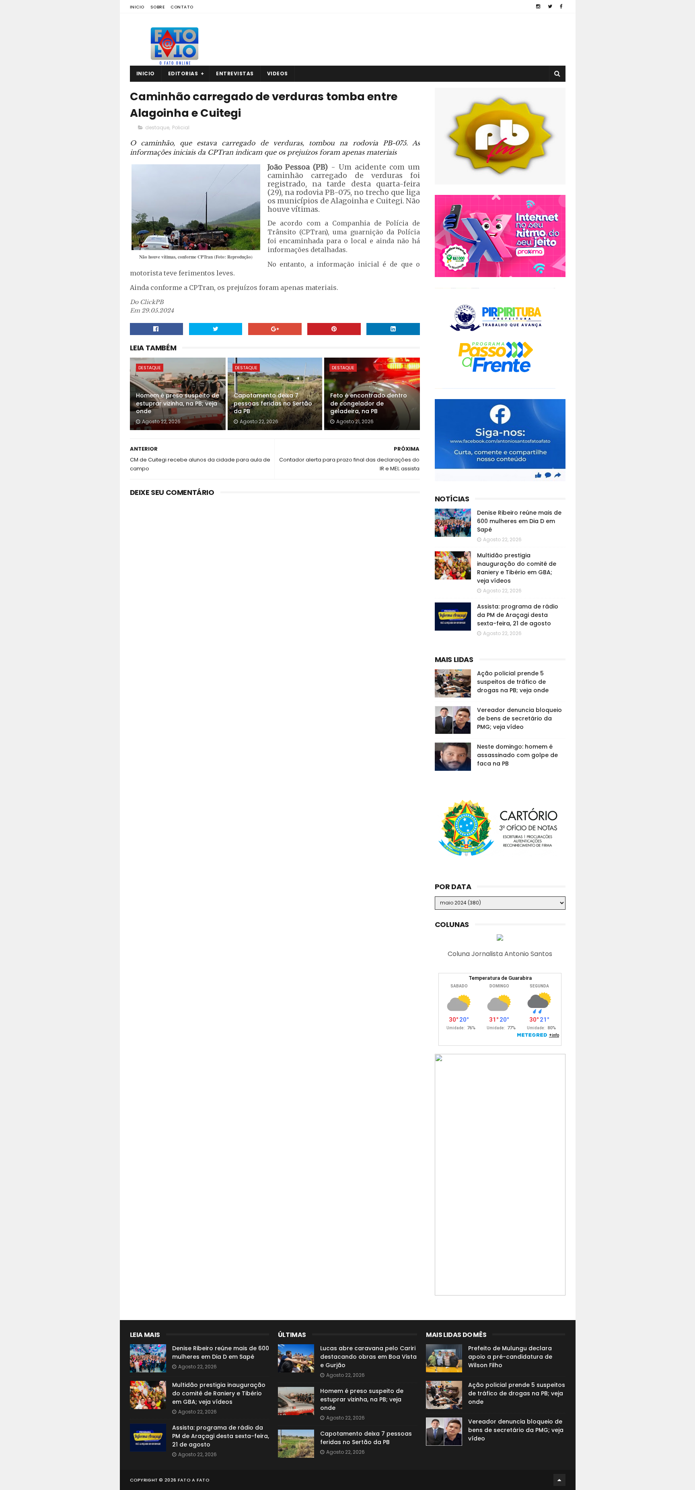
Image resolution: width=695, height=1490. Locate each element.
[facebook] (561, 6)
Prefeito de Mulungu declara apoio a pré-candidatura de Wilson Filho (510, 1356)
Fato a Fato (194, 1480)
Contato (182, 7)
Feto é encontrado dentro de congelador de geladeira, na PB (368, 403)
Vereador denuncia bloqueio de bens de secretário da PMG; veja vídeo (519, 718)
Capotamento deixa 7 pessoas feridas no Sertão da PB (273, 403)
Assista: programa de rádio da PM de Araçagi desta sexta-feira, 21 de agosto (517, 614)
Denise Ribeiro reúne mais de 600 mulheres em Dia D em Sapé (519, 521)
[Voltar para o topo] (559, 1480)
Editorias (183, 73)
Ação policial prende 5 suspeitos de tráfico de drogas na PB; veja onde (513, 681)
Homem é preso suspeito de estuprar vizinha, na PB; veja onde (177, 403)
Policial (180, 127)
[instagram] (538, 6)
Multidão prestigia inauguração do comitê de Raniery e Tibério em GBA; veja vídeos (516, 568)
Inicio (137, 7)
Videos (277, 73)
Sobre (157, 7)
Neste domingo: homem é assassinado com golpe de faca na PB (517, 755)
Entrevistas (235, 73)
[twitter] (550, 6)
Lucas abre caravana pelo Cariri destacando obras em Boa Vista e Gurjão (368, 1356)
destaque (157, 127)
